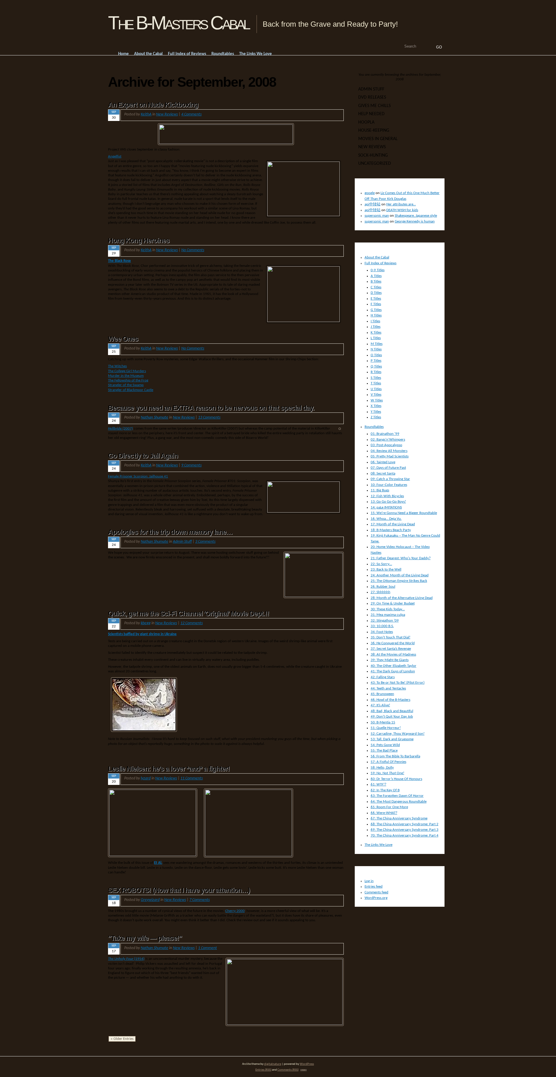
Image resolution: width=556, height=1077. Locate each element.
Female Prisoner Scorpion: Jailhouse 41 (138, 476)
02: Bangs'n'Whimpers (388, 439)
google (370, 193)
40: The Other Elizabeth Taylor (393, 666)
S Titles (376, 378)
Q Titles (376, 366)
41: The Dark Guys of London (393, 671)
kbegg (146, 623)
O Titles (376, 355)
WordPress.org (376, 898)
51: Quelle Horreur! (386, 728)
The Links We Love (378, 845)
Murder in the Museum (126, 376)
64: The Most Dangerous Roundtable (399, 801)
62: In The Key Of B (385, 790)
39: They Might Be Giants (390, 660)
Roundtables (374, 427)
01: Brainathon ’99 (385, 434)
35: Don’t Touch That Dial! (390, 637)
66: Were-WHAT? (384, 813)
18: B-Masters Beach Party (391, 530)
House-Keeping (373, 130)
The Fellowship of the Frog (128, 380)
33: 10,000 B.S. (382, 626)
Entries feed (374, 886)
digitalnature (272, 1064)
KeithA (146, 114)
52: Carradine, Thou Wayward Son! (398, 734)
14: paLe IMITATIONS (386, 507)
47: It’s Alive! (380, 705)
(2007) (120, 428)
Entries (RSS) (263, 1069)
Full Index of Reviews (380, 263)
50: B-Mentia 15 (383, 722)
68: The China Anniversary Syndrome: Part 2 (404, 824)
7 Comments (199, 900)
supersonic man (377, 216)
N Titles (376, 349)
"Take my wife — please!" (145, 938)
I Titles (375, 321)
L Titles (376, 338)
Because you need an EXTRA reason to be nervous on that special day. (211, 408)
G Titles (376, 310)
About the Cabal (377, 257)
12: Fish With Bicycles (387, 496)
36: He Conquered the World (393, 643)
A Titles (376, 276)
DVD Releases (372, 97)
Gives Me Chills (374, 106)
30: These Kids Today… (388, 609)
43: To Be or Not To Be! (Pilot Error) (398, 683)
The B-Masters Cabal (178, 22)
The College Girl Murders (127, 371)
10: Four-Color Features (389, 485)
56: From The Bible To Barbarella (395, 756)
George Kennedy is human (415, 221)
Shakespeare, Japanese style (416, 216)
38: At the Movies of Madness (393, 654)
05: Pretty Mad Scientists (390, 456)
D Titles (376, 293)
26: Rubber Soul (383, 587)
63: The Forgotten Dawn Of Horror (397, 796)
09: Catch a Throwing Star (390, 479)
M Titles (377, 344)
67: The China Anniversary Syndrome (399, 818)
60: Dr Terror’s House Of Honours (396, 779)
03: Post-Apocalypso (386, 445)
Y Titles (376, 412)
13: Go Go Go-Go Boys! (388, 502)
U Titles (376, 389)
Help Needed (371, 114)
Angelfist (114, 156)
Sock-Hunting (373, 155)
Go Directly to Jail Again (143, 455)
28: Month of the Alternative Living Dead (402, 598)
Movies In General (378, 139)
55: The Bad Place (384, 750)
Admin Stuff (182, 542)
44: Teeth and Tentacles (388, 688)
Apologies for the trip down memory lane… (170, 532)
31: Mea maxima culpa (388, 615)
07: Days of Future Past (388, 468)
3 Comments (205, 542)
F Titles (376, 304)
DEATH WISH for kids (402, 210)
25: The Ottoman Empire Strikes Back (399, 581)
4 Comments (191, 114)
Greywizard (150, 900)
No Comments (192, 250)
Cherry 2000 (235, 911)
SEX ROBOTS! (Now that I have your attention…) (179, 890)
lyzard (146, 778)
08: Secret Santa (383, 473)
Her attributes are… (401, 204)
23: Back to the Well (386, 569)
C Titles (376, 287)
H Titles (376, 315)
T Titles (376, 383)
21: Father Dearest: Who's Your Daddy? (401, 558)
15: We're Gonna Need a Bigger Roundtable (404, 513)
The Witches (117, 366)
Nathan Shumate (154, 417)
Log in (369, 881)
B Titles (376, 281)
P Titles (376, 361)
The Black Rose (119, 261)
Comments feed (376, 892)
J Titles (376, 327)
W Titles (377, 400)
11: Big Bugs (380, 490)
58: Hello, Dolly (382, 768)
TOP (303, 1070)
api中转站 (373, 204)
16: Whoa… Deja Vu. (386, 519)
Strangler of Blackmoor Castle (130, 390)
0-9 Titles (378, 270)
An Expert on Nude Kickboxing (153, 104)
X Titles (376, 406)
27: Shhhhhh (380, 592)
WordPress (307, 1064)
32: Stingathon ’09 (385, 620)
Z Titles (376, 417)
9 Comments (191, 465)
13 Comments (209, 417)
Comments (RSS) (288, 1069)
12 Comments (191, 623)
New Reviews (167, 114)
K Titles (376, 332)
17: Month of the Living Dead (393, 524)
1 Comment (207, 948)
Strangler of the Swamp (126, 385)
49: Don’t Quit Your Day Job (392, 716)
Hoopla (366, 122)
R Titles (376, 372)
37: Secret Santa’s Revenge (391, 649)
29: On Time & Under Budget (393, 603)
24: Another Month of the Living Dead (400, 575)
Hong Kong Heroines (138, 240)
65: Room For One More (389, 807)
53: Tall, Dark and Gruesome (392, 739)
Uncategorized (374, 163)
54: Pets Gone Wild (385, 745)
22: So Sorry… (381, 564)
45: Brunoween (382, 694)
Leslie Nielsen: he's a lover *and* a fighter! (169, 768)
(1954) (126, 959)
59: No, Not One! (387, 773)
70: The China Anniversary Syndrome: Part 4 (404, 835)
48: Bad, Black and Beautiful (392, 711)
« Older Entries (122, 1039)
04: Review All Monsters (389, 451)
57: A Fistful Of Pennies (388, 762)
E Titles (376, 299)
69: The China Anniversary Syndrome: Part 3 (404, 830)
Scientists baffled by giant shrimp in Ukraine (142, 634)
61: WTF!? (378, 784)
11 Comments (191, 778)
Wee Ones (123, 339)
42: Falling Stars (383, 677)
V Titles (376, 395)
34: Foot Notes (382, 632)
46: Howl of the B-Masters (390, 700)
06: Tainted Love (383, 462)
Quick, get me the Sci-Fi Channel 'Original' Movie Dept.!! (188, 613)
